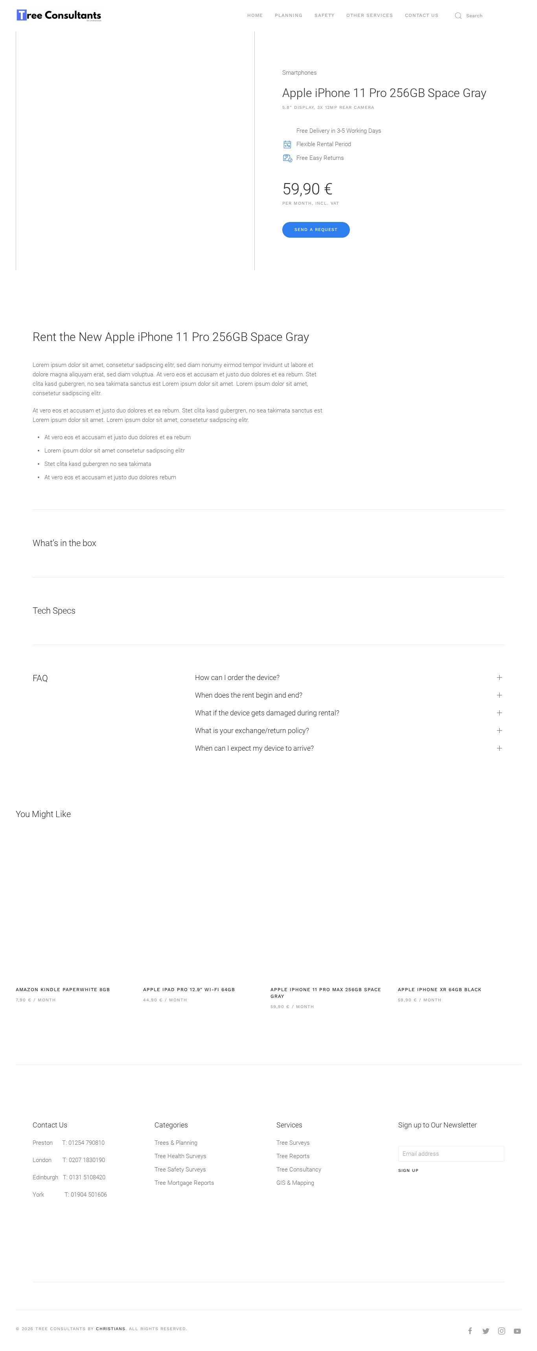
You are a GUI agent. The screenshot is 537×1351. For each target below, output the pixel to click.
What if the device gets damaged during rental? (267, 713)
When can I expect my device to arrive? (254, 748)
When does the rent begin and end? (248, 695)
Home (255, 15)
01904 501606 (89, 1194)
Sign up (408, 1170)
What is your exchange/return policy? (252, 730)
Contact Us (422, 15)
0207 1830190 (87, 1160)
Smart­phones (299, 72)
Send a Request (316, 229)
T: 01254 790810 (83, 1142)
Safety (324, 15)
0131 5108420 (87, 1177)
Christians (110, 1328)
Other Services (369, 15)
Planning (289, 15)
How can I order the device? (237, 677)
